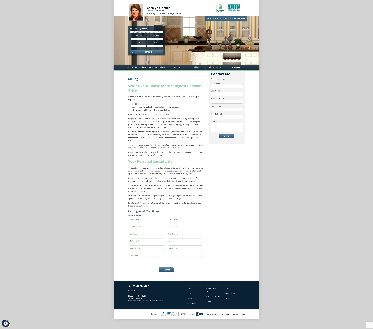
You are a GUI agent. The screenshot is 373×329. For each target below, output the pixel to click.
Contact (225, 19)
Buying (177, 67)
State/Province (173, 234)
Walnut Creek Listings (136, 67)
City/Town (133, 234)
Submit (166, 269)
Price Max (155, 36)
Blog (217, 19)
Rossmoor (236, 67)
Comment (215, 121)
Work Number (173, 248)
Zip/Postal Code (135, 241)
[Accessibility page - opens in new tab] (200, 315)
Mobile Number (135, 248)
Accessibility (191, 303)
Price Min (138, 36)
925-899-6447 (239, 18)
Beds (138, 43)
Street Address (173, 227)
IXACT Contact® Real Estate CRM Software (229, 314)
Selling (196, 67)
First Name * (134, 220)
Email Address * (135, 227)
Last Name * (172, 220)
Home (209, 19)
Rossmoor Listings (157, 67)
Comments (134, 255)
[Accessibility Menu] (6, 323)
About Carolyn (215, 67)
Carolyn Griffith (158, 8)
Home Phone (172, 241)
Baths (155, 43)
